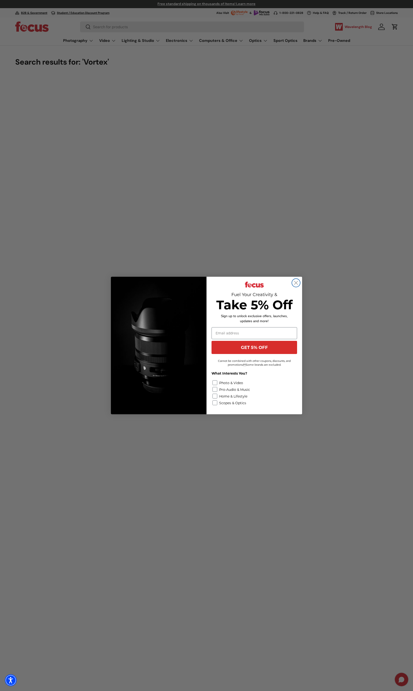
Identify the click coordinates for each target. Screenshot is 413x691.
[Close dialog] (296, 283)
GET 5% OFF (254, 347)
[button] (11, 680)
